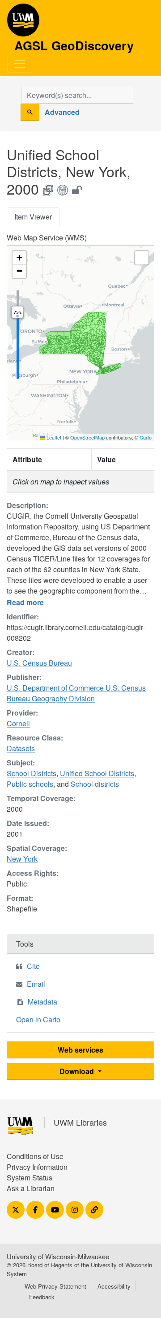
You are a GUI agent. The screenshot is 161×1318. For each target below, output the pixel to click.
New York (22, 859)
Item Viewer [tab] (33, 217)
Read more (25, 602)
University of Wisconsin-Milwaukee (58, 1256)
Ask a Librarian (31, 1188)
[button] (19, 257)
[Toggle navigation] (19, 64)
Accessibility (114, 1286)
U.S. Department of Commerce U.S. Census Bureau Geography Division (76, 693)
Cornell (18, 723)
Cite (33, 966)
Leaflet (53, 437)
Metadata (42, 1002)
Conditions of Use (35, 1156)
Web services (80, 1050)
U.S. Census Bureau (39, 663)
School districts (95, 784)
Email (36, 984)
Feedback (42, 1297)
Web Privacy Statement (55, 1286)
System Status (29, 1177)
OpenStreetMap (87, 437)
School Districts (31, 773)
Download (77, 1071)
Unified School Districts (97, 773)
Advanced (62, 112)
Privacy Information (37, 1167)
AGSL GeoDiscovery (23, 23)
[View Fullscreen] (141, 257)
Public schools (30, 784)
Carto (146, 437)
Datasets (21, 748)
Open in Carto (38, 1019)
